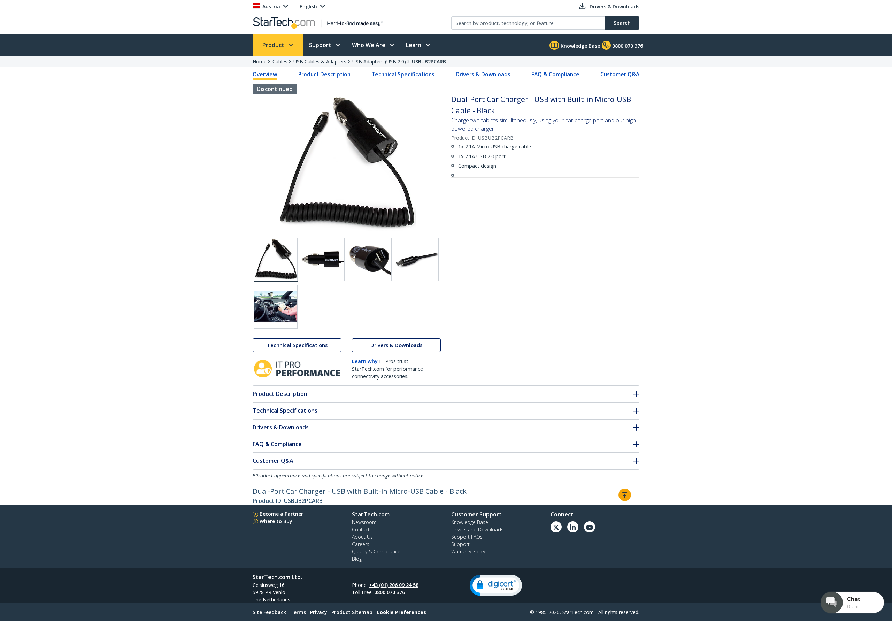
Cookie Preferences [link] (401, 612)
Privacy (318, 612)
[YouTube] (589, 526)
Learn (414, 45)
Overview (265, 74)
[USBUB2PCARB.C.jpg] (370, 259)
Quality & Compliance (376, 551)
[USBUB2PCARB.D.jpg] (417, 259)
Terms (298, 612)
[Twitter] (556, 526)
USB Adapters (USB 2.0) (379, 61)
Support (321, 45)
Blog (357, 558)
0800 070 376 (389, 592)
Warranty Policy (468, 551)
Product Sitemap (351, 612)
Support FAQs (467, 537)
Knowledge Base (579, 46)
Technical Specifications (403, 74)
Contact (361, 529)
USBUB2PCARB (429, 61)
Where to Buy (276, 521)
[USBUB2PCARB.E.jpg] (276, 307)
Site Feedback (269, 612)
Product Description (324, 74)
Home (260, 61)
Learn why (365, 361)
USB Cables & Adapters (319, 61)
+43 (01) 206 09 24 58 (393, 585)
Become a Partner (281, 514)
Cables (279, 61)
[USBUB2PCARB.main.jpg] (276, 260)
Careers (360, 544)
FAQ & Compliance (555, 74)
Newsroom (364, 522)
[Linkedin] (572, 526)
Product (274, 45)
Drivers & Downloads (483, 74)
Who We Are (369, 45)
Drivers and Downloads (477, 529)
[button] (496, 585)
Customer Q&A (619, 74)
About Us (362, 537)
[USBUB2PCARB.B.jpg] (323, 259)
